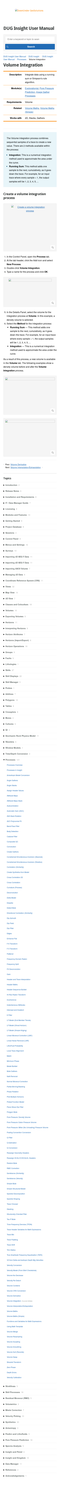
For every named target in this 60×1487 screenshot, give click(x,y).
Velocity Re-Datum (14, 1280)
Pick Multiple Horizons (15, 1096)
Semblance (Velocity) (15, 1178)
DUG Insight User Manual (14, 56)
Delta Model (11, 897)
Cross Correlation (13, 882)
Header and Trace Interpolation (18, 979)
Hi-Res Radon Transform (16, 994)
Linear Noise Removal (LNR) (18, 1040)
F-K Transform (12, 943)
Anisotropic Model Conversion (18, 775)
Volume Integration (14, 1301)
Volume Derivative (18, 464)
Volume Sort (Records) (15, 1352)
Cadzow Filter (12, 836)
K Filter (9, 1015)
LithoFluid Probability (15, 1046)
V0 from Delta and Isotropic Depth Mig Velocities (25, 1260)
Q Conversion (12, 1148)
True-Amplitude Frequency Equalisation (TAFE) (24, 1255)
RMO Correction (13, 1168)
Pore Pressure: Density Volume (18, 1117)
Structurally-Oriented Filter (17, 1214)
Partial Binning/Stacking (16, 1086)
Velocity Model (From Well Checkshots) (22, 1270)
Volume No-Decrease (15, 1275)
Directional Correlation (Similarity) (20, 913)
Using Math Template (15, 1326)
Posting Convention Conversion (19, 1132)
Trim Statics (11, 1250)
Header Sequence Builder (17, 989)
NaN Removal (12, 1076)
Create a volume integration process (24, 196)
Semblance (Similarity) (15, 1173)
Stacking (10, 1209)
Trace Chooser (12, 1204)
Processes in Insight (14, 770)
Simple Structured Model (16, 1188)
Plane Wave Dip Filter (15, 1107)
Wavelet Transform (14, 1362)
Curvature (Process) (14, 887)
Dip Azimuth (11, 918)
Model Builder (12, 1066)
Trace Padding (12, 1239)
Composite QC (12, 841)
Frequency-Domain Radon (17, 959)
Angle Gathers (12, 780)
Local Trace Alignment (15, 1051)
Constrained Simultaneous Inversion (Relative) (24, 862)
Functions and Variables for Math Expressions (24, 1321)
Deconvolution (12, 892)
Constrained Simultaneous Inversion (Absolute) (25, 857)
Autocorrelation (12, 806)
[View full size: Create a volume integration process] (30, 227)
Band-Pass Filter (13, 826)
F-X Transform (12, 948)
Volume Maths (32, 108)
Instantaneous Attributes (16, 1005)
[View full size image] (30, 292)
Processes (21, 59)
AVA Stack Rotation (14, 816)
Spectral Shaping (13, 1199)
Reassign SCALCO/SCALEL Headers (21, 1158)
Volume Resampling (14, 1336)
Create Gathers (13, 852)
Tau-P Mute (11, 1219)
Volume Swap (12, 1357)
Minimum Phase (13, 1061)
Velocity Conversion (14, 1265)
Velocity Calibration (14, 1377)
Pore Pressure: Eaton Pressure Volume (21, 1122)
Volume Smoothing (14, 1347)
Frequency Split (13, 964)
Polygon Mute (12, 1112)
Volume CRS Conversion (16, 1291)
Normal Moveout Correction (17, 1081)
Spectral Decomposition (16, 1193)
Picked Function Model (15, 1102)
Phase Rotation (13, 1091)
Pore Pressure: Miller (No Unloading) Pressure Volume (27, 1127)
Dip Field (10, 923)
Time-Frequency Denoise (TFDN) (19, 1224)
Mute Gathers (12, 1071)
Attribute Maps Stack (14, 801)
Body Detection (12, 831)
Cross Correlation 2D (15, 877)
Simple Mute (11, 1183)
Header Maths (12, 984)
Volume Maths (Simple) (15, 1316)
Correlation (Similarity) (15, 867)
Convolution (11, 846)
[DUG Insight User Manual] (29, 10)
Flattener (10, 954)
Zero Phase (11, 1367)
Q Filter (9, 1137)
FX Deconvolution (13, 969)
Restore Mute (12, 1163)
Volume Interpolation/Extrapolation (25, 467)
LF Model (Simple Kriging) (17, 1030)
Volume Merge (12, 1331)
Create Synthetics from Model (18, 872)
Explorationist (32, 88)
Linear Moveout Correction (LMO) (19, 1035)
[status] (30, 159)
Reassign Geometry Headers (18, 1153)
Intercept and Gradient (15, 1010)
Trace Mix (10, 1234)
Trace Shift (11, 1245)
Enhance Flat (12, 938)
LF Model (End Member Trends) (19, 1020)
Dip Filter (10, 928)
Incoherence (11, 1000)
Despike (10, 903)
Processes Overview (14, 765)
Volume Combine (13, 1285)
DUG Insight (34, 56)
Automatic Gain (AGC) (15, 811)
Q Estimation (12, 1142)
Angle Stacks (12, 785)
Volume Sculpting (13, 1341)
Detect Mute (11, 908)
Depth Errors (11, 1372)
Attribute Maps (12, 795)
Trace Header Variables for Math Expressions (24, 1229)
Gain (9, 974)
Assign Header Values (15, 790)
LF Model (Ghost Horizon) (17, 1025)
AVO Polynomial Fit (14, 821)
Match (9, 1056)
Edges (9, 933)
